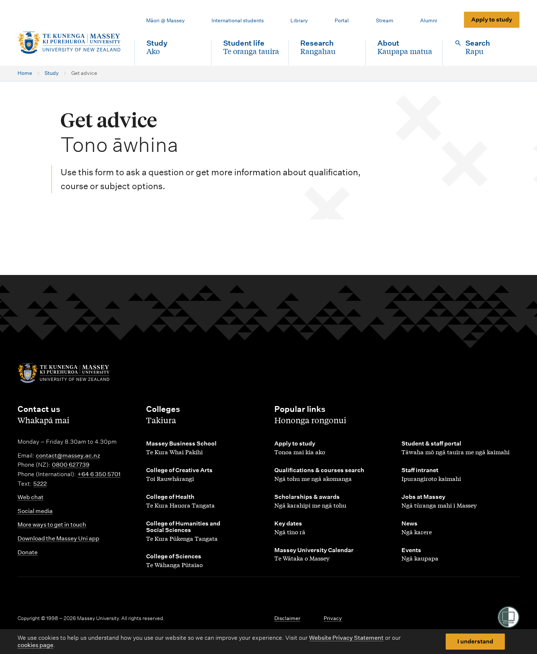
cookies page (35, 645)
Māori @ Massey (165, 20)
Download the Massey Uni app (58, 538)
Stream (384, 20)
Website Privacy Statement (346, 637)
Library (299, 20)
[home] (70, 42)
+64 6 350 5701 (99, 474)
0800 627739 (71, 464)
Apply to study (491, 19)
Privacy (333, 618)
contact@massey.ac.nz (68, 455)
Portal (342, 20)
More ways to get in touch (52, 524)
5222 (40, 483)
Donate (28, 552)
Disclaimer (287, 618)
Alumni (428, 20)
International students (238, 20)
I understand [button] (475, 641)
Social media (35, 511)
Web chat (30, 497)
